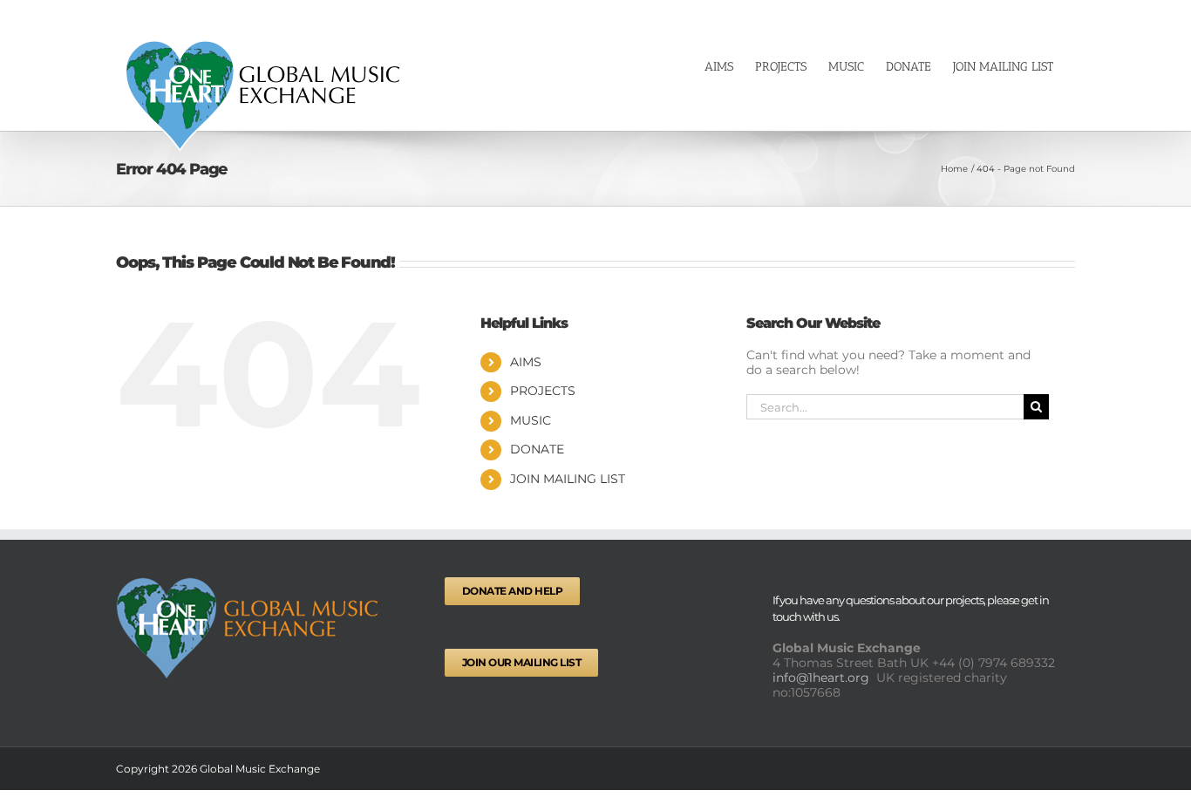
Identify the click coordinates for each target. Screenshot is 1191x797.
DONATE (537, 449)
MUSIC (530, 420)
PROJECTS (542, 390)
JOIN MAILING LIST (567, 479)
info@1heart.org (822, 677)
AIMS (525, 362)
